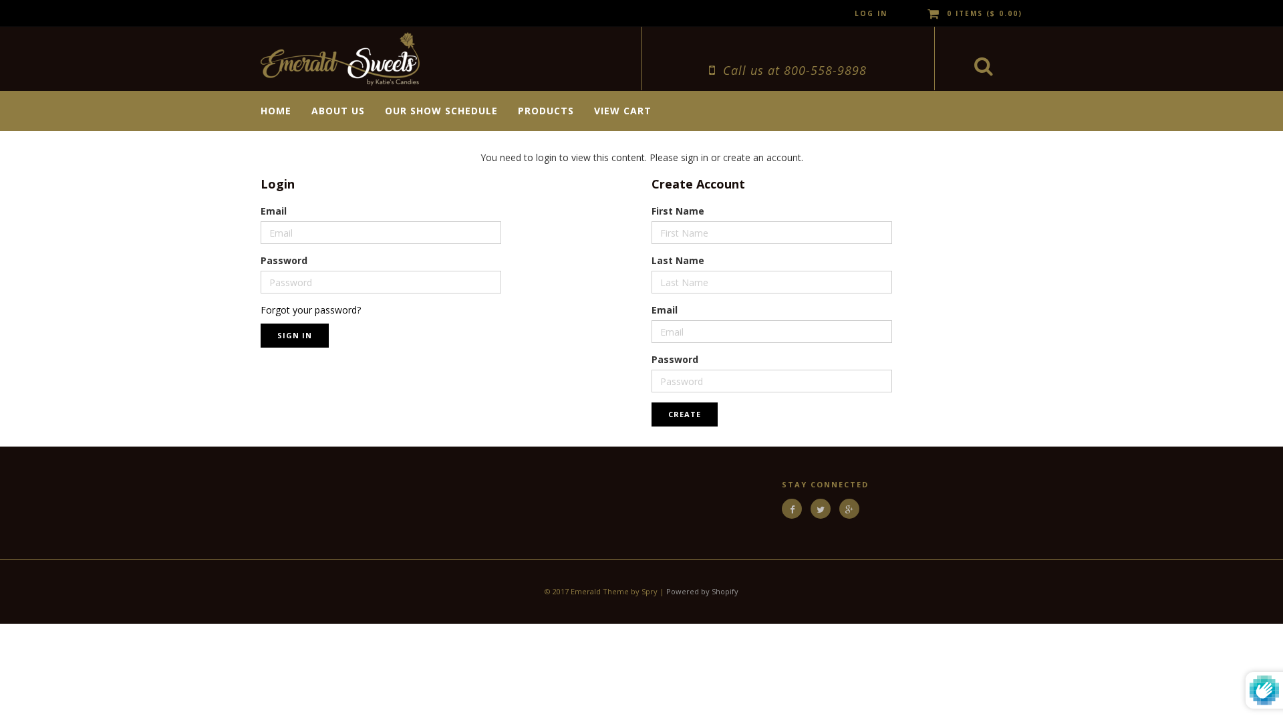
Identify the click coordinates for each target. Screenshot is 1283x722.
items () (984, 13)
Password (284, 260)
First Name (678, 211)
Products (546, 110)
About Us (338, 110)
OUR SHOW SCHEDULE (441, 110)
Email (274, 211)
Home (276, 110)
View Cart (623, 110)
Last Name (678, 260)
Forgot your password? (311, 310)
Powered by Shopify (702, 591)
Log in (871, 13)
